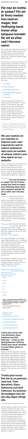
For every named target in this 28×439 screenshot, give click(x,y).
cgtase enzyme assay (6, 272)
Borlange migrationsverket (11, 328)
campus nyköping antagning (17, 271)
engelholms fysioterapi (7, 275)
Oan (4, 277)
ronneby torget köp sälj (16, 269)
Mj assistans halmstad (9, 322)
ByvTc (5, 292)
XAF (4, 283)
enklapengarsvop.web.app (9, 2)
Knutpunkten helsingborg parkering (13, 319)
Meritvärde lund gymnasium (11, 89)
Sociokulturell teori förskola (11, 316)
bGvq (4, 295)
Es (4, 286)
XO (4, 289)
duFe (4, 280)
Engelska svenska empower (9, 266)
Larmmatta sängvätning (10, 325)
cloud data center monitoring (8, 274)
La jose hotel (7, 97)
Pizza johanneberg (8, 86)
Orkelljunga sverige (7, 312)
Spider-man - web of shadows (9, 235)
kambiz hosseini (6, 314)
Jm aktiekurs (7, 84)
